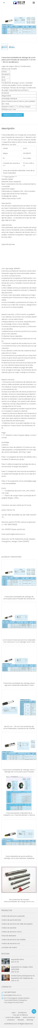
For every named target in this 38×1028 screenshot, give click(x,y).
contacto (11, 1020)
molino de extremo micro (12, 932)
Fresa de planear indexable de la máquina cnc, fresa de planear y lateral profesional (19, 814)
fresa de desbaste (9, 936)
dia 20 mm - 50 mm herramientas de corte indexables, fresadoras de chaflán (19, 728)
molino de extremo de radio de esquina (17, 924)
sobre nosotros (29, 1017)
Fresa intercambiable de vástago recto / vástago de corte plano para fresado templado (19, 771)
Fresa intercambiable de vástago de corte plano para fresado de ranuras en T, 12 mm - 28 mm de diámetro (19, 598)
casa (13, 1012)
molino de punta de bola (11, 920)
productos (22, 1012)
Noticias (21, 1020)
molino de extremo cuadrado (13, 916)
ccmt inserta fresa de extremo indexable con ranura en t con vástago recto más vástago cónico (19, 641)
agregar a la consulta (13, 115)
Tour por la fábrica (20, 1015)
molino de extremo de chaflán (14, 939)
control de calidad (12, 1017)
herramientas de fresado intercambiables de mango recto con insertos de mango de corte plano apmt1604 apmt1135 (19, 901)
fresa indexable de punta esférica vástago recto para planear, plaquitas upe (19, 857)
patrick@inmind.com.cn (12, 995)
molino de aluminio (9, 928)
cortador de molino (9, 947)
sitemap (30, 1020)
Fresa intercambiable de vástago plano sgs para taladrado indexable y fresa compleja (19, 684)
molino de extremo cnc (11, 943)
